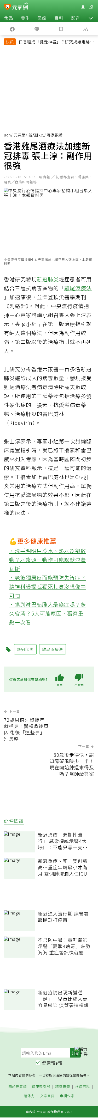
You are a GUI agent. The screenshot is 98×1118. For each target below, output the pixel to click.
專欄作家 (67, 1096)
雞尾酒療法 (78, 288)
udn (7, 135)
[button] (91, 18)
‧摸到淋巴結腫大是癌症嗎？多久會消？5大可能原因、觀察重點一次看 (47, 613)
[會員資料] (83, 7)
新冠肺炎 (36, 135)
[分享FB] (12, 28)
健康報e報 (52, 1062)
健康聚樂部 (41, 1087)
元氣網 (20, 135)
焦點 (8, 18)
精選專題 (62, 1087)
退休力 (29, 1096)
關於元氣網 (17, 1087)
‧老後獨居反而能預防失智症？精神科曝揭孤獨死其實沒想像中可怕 (47, 586)
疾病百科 (82, 1087)
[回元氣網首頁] (20, 7)
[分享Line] (37, 28)
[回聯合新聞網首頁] (7, 7)
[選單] (91, 7)
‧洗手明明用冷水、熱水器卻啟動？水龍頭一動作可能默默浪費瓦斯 (47, 559)
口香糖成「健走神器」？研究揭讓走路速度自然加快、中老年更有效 (56, 42)
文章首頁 (47, 1096)
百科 (58, 18)
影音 (75, 18)
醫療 (42, 18)
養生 (25, 18)
